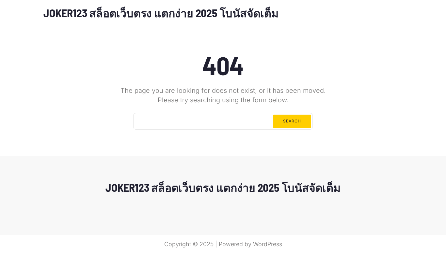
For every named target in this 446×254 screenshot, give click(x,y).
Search (292, 121)
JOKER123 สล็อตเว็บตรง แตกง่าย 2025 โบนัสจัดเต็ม (161, 13)
